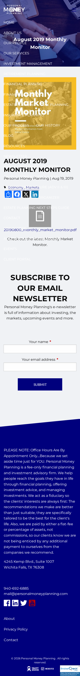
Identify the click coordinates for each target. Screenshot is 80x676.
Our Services (16, 53)
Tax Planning (56, 105)
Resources (14, 146)
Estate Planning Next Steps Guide (36, 208)
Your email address (49, 359)
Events (10, 249)
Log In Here (15, 228)
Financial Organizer (38, 197)
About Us (13, 33)
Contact (12, 218)
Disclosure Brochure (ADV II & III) (36, 187)
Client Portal (17, 259)
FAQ (7, 197)
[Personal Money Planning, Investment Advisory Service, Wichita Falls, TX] (15, 578)
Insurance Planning (24, 115)
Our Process (16, 125)
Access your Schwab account (33, 238)
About (9, 619)
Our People (15, 43)
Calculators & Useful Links (31, 177)
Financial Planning (23, 84)
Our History (48, 125)
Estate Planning (20, 105)
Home (9, 22)
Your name (52, 342)
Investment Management (28, 63)
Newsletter (15, 156)
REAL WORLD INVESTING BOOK (31, 166)
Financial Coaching (23, 94)
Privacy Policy (16, 629)
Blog (9, 135)
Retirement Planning (25, 74)
